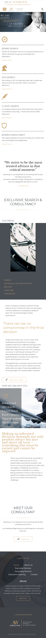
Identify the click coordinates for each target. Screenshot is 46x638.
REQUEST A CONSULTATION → (17, 4)
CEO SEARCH (8, 77)
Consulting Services (23, 571)
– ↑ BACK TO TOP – (23, 558)
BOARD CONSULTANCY (13, 135)
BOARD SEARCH (10, 48)
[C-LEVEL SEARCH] (23, 97)
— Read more (23, 186)
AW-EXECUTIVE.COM (24, 615)
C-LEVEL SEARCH (10, 106)
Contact (34, 574)
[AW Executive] (25, 9)
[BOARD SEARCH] (23, 39)
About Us (28, 565)
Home (16, 565)
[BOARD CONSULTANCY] (23, 126)
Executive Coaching (17, 574)
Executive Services (23, 568)
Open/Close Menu (4, 9)
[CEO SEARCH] (23, 68)
